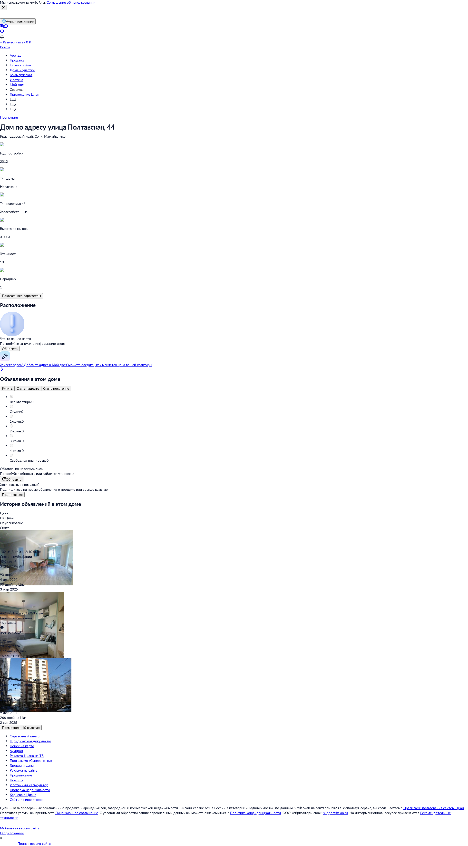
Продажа (17, 60)
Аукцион (16, 750)
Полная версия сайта (34, 843)
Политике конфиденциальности (255, 812)
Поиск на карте (22, 746)
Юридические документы (30, 741)
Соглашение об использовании (71, 2)
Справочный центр (24, 736)
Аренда (15, 55)
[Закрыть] (3, 7)
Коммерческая (21, 74)
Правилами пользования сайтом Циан (433, 807)
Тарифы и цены (22, 765)
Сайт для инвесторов (26, 799)
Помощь (16, 780)
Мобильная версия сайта (19, 828)
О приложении (12, 833)
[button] (239, 401)
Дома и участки (22, 70)
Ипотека (16, 79)
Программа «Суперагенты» (31, 760)
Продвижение (21, 775)
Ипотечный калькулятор (29, 785)
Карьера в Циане (23, 794)
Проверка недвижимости (30, 789)
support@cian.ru (335, 812)
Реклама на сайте (23, 770)
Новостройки (20, 65)
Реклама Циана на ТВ (27, 755)
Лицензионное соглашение (76, 812)
